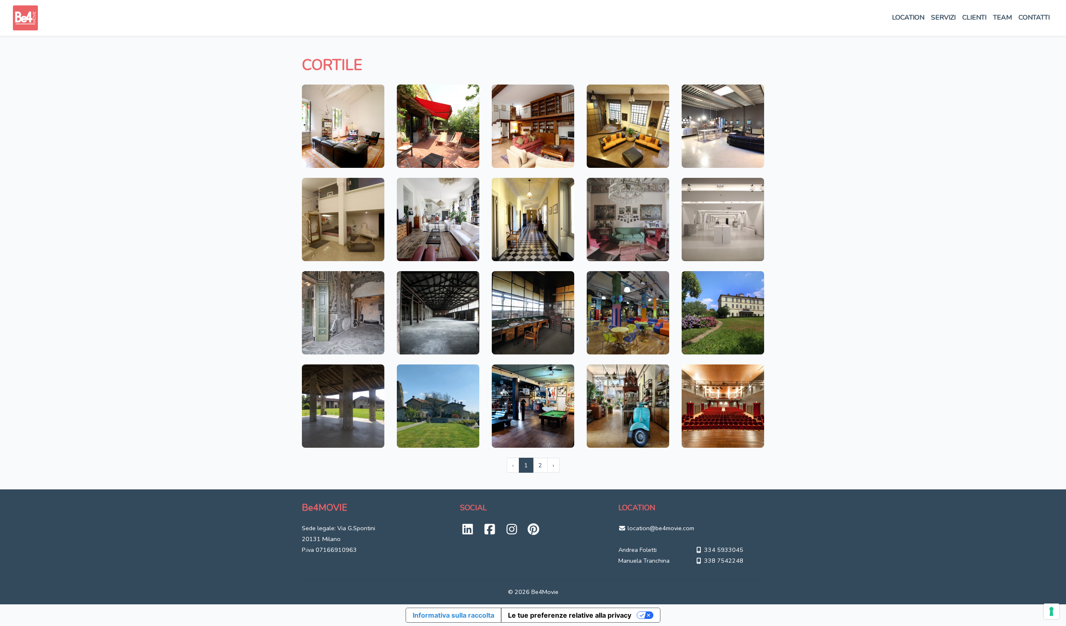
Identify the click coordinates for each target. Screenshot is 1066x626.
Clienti (974, 17)
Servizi (943, 17)
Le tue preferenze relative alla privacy (569, 615)
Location (908, 17)
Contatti (1034, 17)
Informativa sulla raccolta (453, 615)
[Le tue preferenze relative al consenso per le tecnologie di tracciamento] (1051, 611)
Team (1002, 17)
